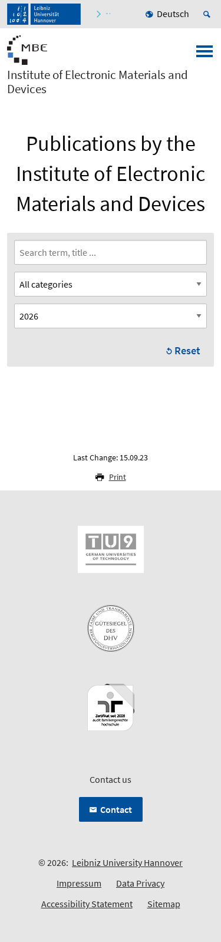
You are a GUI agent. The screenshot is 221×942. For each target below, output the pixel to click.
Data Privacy (140, 883)
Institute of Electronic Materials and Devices (97, 82)
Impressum (79, 883)
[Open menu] (204, 55)
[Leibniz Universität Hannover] (44, 14)
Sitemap (163, 904)
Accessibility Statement (87, 904)
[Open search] (208, 14)
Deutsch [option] (173, 13)
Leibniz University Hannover (127, 862)
